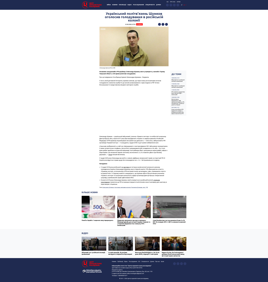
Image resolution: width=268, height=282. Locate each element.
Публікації (122, 4)
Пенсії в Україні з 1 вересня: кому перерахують (97, 220)
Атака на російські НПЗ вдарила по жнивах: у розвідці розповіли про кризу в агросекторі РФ (177, 111)
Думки (158, 4)
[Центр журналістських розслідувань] (92, 4)
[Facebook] (159, 24)
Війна (109, 4)
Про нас (172, 1)
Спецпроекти (150, 4)
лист (144, 187)
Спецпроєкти (145, 261)
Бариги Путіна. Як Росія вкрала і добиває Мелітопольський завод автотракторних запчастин (173, 254)
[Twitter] (163, 24)
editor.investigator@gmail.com (135, 273)
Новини (114, 4)
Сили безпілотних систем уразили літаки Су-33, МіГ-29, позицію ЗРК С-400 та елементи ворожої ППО (169, 222)
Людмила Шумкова (136, 187)
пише (110, 154)
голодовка (117, 187)
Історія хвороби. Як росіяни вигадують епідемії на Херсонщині (120, 253)
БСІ (168, 1)
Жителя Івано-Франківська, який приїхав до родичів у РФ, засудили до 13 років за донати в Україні (177, 102)
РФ (147, 187)
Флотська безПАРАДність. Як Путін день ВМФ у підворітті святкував (147, 253)
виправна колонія (126, 187)
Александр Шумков (108, 187)
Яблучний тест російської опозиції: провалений (178, 80)
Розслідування (138, 4)
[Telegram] (166, 24)
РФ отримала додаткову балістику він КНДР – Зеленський (178, 93)
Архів (178, 1)
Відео (130, 4)
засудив (126, 167)
